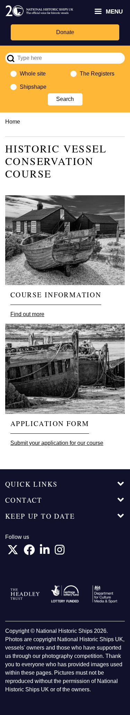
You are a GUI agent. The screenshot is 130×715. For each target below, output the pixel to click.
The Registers (97, 74)
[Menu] (97, 12)
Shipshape (33, 87)
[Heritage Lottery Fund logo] (65, 594)
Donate (65, 32)
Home (12, 122)
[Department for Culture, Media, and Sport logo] (105, 594)
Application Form (49, 423)
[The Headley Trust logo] (25, 594)
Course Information (55, 294)
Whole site (33, 74)
